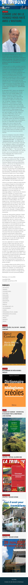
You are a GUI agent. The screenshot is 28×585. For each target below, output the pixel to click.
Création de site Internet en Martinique (14, 582)
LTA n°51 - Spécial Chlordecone (12, 457)
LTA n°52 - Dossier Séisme (10, 497)
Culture (5, 325)
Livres (4, 410)
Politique (5, 11)
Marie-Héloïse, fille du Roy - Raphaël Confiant (13, 328)
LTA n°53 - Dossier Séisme (10, 537)
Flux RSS (14, 579)
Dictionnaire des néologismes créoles (11, 371)
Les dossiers (6, 455)
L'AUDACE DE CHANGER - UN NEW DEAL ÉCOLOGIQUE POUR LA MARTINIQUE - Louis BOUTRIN (13, 414)
